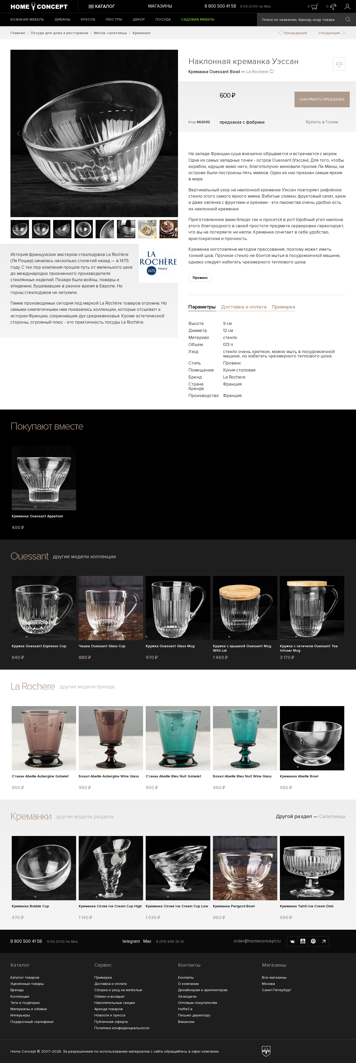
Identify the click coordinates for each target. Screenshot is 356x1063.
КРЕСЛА (88, 19)
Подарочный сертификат (32, 1022)
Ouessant (29, 556)
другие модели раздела (85, 817)
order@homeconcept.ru (257, 941)
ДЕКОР (139, 19)
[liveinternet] (323, 941)
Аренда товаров (108, 1009)
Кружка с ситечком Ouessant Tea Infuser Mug (309, 648)
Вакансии (186, 1022)
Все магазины (274, 977)
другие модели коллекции (84, 556)
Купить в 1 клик (322, 122)
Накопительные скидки (114, 1003)
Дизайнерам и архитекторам (203, 990)
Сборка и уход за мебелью (118, 990)
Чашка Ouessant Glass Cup (102, 646)
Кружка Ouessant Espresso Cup (39, 646)
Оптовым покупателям (197, 1003)
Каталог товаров (24, 977)
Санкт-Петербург (276, 990)
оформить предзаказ (322, 99)
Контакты (189, 965)
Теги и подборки (25, 1003)
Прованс (200, 277)
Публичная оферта (111, 1022)
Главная (17, 33)
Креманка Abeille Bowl (299, 776)
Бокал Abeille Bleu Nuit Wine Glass (242, 776)
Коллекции (19, 996)
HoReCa (185, 1009)
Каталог (20, 965)
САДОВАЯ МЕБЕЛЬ (197, 19)
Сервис (103, 965)
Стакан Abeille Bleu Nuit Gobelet (173, 776)
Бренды (17, 990)
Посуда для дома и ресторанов (59, 33)
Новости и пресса (109, 1015)
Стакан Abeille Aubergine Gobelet (40, 776)
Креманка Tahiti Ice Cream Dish (307, 906)
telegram (131, 941)
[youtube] (303, 941)
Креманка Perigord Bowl (234, 906)
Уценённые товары (27, 984)
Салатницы (332, 816)
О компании (188, 984)
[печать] (271, 71)
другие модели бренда (87, 687)
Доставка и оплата (110, 984)
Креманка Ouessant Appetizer (37, 516)
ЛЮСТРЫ (114, 19)
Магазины (160, 6)
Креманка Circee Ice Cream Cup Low (177, 906)
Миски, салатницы (110, 33)
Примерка (103, 977)
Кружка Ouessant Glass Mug (170, 646)
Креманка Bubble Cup (30, 906)
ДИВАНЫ (62, 19)
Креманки (141, 33)
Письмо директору (194, 1015)
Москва (268, 984)
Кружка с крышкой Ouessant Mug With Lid (242, 648)
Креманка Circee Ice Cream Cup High (110, 906)
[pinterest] (313, 941)
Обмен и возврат (109, 996)
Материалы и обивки (28, 1009)
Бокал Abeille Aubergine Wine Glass (109, 776)
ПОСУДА (163, 19)
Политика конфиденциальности (121, 1028)
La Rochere (257, 71)
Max (147, 941)
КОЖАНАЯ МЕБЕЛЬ (27, 19)
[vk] (292, 941)
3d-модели (187, 996)
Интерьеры (20, 1015)
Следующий (329, 33)
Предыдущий (294, 33)
